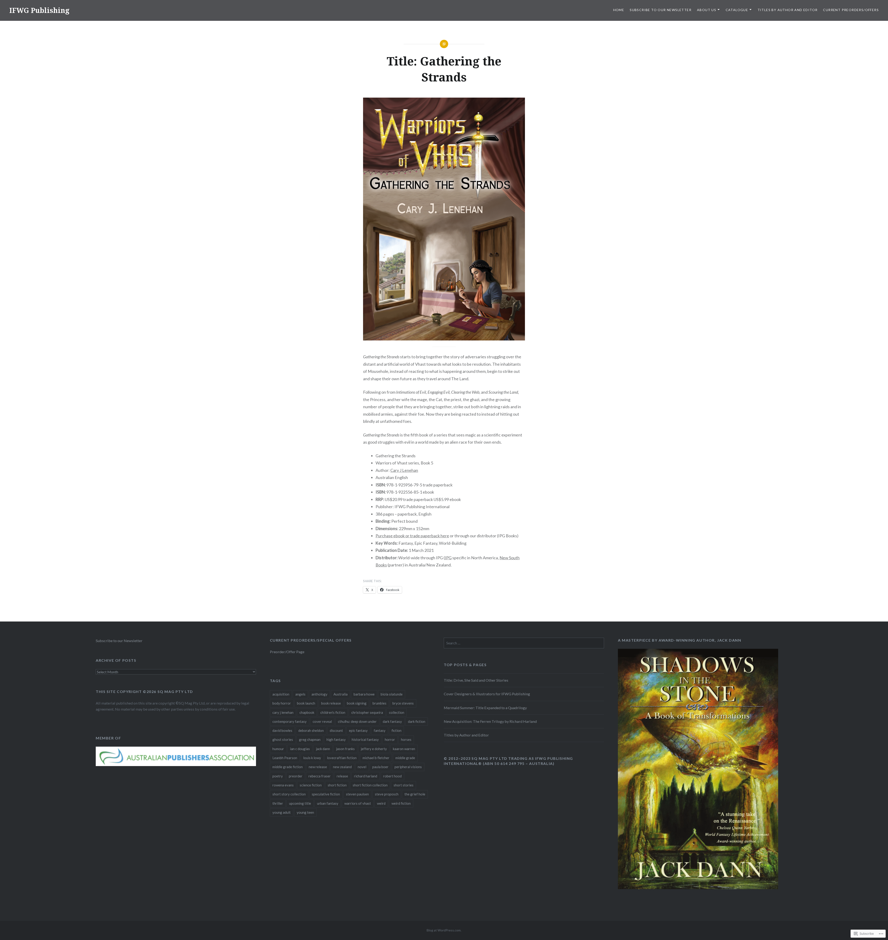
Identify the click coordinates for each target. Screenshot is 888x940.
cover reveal (322, 721)
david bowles (282, 730)
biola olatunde (392, 694)
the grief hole (414, 794)
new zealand (342, 767)
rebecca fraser (319, 776)
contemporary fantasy (289, 721)
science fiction (311, 785)
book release (331, 703)
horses (406, 739)
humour (278, 749)
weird (381, 803)
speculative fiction (326, 794)
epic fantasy (358, 730)
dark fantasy (392, 721)
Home (618, 10)
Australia (340, 694)
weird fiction (401, 803)
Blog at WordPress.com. (444, 930)
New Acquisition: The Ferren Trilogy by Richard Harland (490, 721)
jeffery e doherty (374, 749)
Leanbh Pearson (284, 758)
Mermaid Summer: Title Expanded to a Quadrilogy (485, 707)
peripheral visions (408, 767)
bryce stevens (403, 703)
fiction (396, 730)
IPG (448, 557)
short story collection (289, 794)
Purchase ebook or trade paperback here (412, 535)
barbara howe (364, 694)
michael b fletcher (376, 758)
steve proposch (386, 794)
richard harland (365, 776)
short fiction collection (370, 785)
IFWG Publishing (39, 10)
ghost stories (282, 739)
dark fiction (416, 721)
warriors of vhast (357, 803)
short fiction (337, 785)
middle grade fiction (287, 767)
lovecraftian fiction (342, 758)
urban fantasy (327, 803)
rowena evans (283, 785)
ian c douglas (300, 749)
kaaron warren (404, 749)
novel (362, 767)
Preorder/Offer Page (287, 651)
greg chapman (310, 739)
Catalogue (737, 10)
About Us (706, 10)
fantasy (379, 730)
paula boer (380, 767)
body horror (281, 703)
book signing (357, 703)
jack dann (323, 749)
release (342, 776)
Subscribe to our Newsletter (660, 10)
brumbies (379, 703)
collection (396, 712)
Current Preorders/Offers (851, 10)
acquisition (280, 694)
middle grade (405, 758)
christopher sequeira (367, 712)
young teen (305, 812)
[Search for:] (524, 643)
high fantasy (336, 739)
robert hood (392, 776)
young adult (281, 812)
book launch (306, 703)
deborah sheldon (311, 730)
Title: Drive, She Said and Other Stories (476, 680)
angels (300, 694)
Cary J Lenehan (404, 470)
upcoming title (300, 803)
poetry (277, 776)
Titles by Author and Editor (788, 10)
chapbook (306, 712)
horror (390, 739)
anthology (319, 694)
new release (318, 767)
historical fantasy (365, 739)
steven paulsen (357, 794)
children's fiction (332, 712)
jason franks (345, 749)
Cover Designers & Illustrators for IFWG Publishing (487, 694)
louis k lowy (312, 758)
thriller (277, 803)
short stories (403, 785)
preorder (295, 776)
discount (336, 730)
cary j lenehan (282, 712)
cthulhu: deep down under (357, 721)
